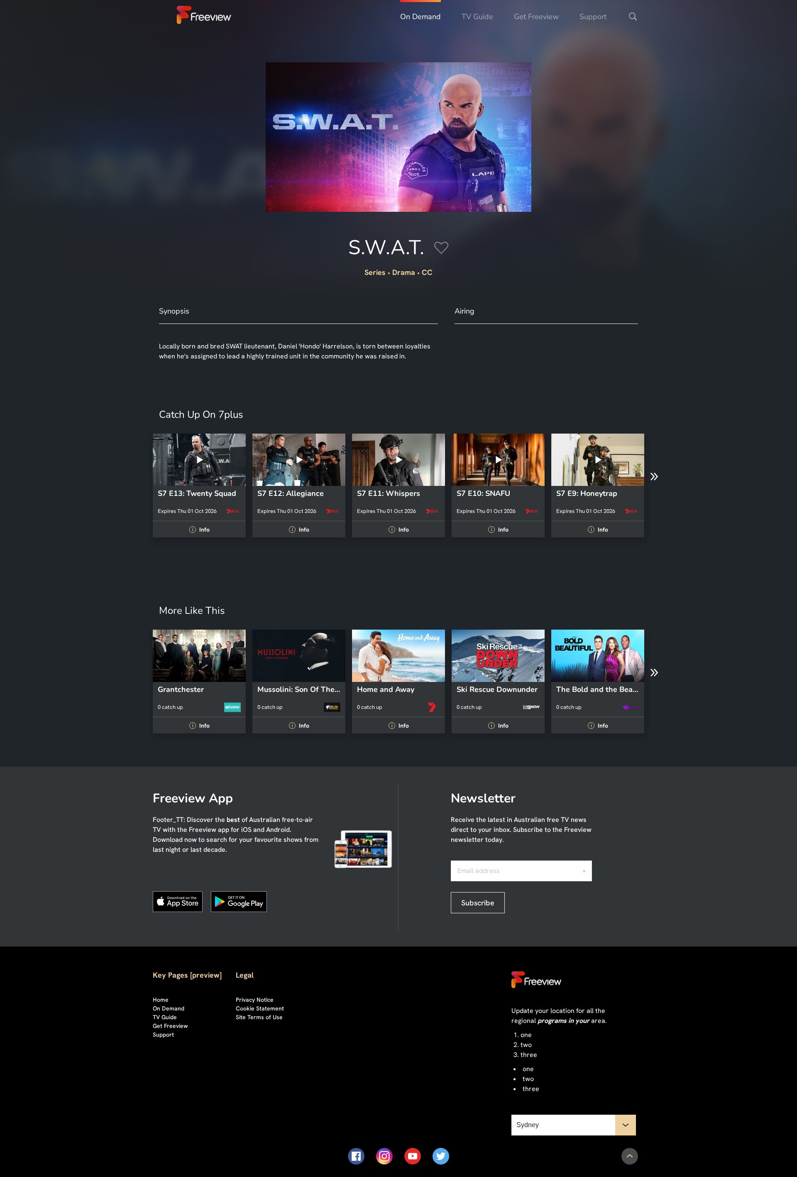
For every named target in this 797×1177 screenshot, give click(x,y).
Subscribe (477, 902)
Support (592, 16)
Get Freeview (536, 16)
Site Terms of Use (259, 1017)
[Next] (654, 477)
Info (200, 529)
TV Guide (477, 16)
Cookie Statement (260, 1008)
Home (161, 999)
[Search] (633, 17)
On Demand (420, 16)
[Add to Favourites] (441, 249)
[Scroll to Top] (629, 1156)
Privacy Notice (255, 999)
